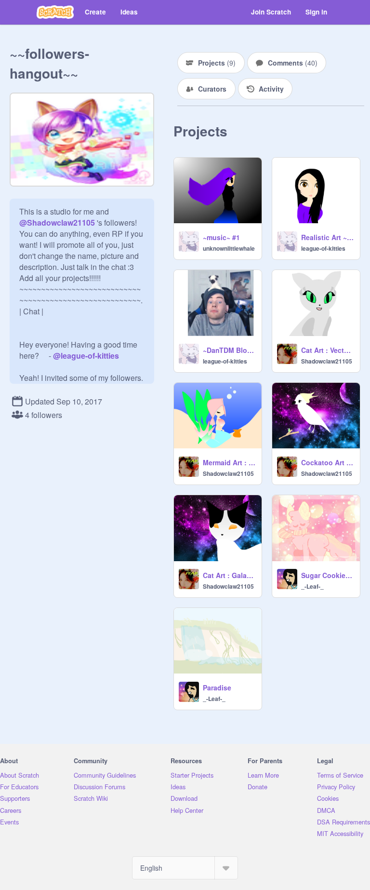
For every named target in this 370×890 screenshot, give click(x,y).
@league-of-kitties (86, 355)
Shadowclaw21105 (326, 361)
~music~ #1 (221, 237)
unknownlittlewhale (229, 248)
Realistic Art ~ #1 (327, 237)
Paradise (217, 687)
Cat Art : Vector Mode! (327, 350)
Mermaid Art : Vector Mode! (229, 462)
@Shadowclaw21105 (57, 222)
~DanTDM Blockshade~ (229, 350)
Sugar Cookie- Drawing (327, 575)
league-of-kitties (323, 248)
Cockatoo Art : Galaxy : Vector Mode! (327, 462)
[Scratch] (55, 12)
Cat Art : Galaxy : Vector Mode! (229, 575)
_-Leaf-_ (312, 586)
